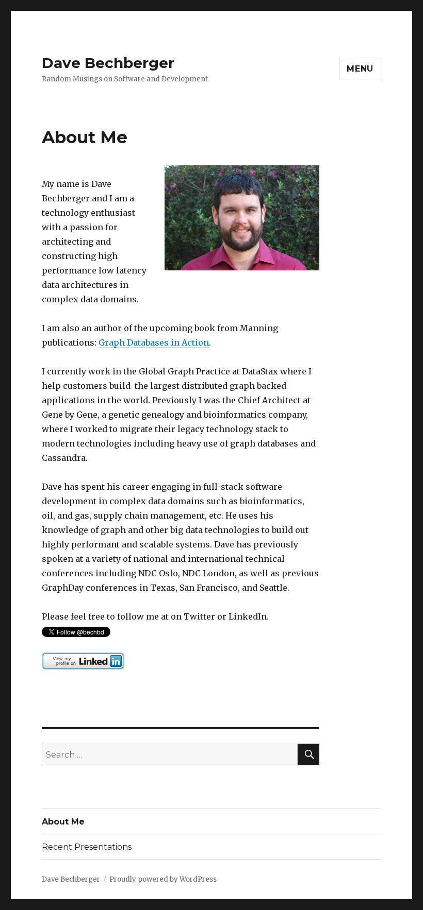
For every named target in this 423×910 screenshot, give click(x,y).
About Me (63, 822)
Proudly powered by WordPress (163, 879)
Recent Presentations (87, 847)
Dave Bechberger (108, 63)
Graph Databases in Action (154, 342)
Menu (360, 69)
